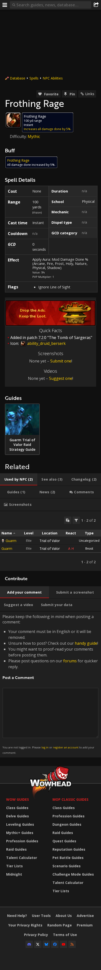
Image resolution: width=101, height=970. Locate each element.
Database (17, 78)
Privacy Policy (36, 934)
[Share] (96, 5)
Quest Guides (64, 841)
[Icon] (13, 120)
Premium (85, 925)
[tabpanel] (50, 541)
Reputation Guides (68, 849)
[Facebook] (55, 944)
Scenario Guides (66, 866)
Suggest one (60, 378)
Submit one (60, 361)
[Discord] (29, 944)
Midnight (14, 874)
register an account (65, 747)
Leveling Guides (20, 824)
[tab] (18, 479)
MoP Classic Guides (70, 799)
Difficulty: (19, 136)
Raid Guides (16, 849)
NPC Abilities (53, 78)
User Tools (41, 915)
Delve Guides (17, 816)
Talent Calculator (21, 857)
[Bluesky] (46, 944)
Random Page (59, 925)
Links (89, 93)
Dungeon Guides (66, 824)
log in (45, 747)
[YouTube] (63, 944)
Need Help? (17, 915)
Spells (33, 78)
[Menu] (5, 5)
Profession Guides (22, 841)
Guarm (11, 540)
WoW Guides (17, 799)
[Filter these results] (76, 520)
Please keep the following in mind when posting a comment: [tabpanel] (50, 684)
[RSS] (72, 944)
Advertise (85, 915)
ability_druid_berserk (46, 343)
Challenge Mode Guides (73, 874)
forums (70, 661)
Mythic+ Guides (19, 832)
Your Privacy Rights (25, 925)
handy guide (86, 643)
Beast (89, 548)
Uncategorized (89, 541)
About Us (64, 915)
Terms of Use (65, 934)
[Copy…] (67, 520)
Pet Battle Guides (68, 857)
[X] (37, 944)
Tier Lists (14, 866)
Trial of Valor (49, 540)
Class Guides (17, 807)
